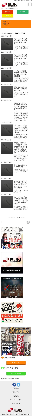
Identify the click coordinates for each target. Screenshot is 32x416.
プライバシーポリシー (16, 399)
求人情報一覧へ (16, 362)
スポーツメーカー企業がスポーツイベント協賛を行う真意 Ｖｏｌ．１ (21, 57)
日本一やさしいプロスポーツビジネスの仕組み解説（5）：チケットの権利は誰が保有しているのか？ (21, 129)
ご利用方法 (7, 15)
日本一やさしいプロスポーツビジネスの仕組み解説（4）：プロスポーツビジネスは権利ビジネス (21, 200)
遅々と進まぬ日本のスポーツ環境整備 (20, 166)
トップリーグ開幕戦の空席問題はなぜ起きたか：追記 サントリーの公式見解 (20, 73)
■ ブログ (5, 25)
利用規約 (16, 396)
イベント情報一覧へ (16, 373)
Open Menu (30, 4)
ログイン (22, 12)
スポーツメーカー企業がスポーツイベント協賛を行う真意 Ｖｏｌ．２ (21, 41)
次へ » (22, 217)
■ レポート (6, 23)
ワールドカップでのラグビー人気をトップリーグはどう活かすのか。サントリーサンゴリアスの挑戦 (20, 184)
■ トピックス (7, 21)
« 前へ (10, 217)
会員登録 (7, 12)
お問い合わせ (16, 403)
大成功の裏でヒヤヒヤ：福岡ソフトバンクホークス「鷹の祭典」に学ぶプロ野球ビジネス (20, 106)
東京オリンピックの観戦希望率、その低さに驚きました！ (20, 88)
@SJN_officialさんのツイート (10, 378)
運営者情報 (16, 392)
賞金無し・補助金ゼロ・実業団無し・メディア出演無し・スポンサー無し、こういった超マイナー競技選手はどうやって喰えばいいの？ (20, 147)
